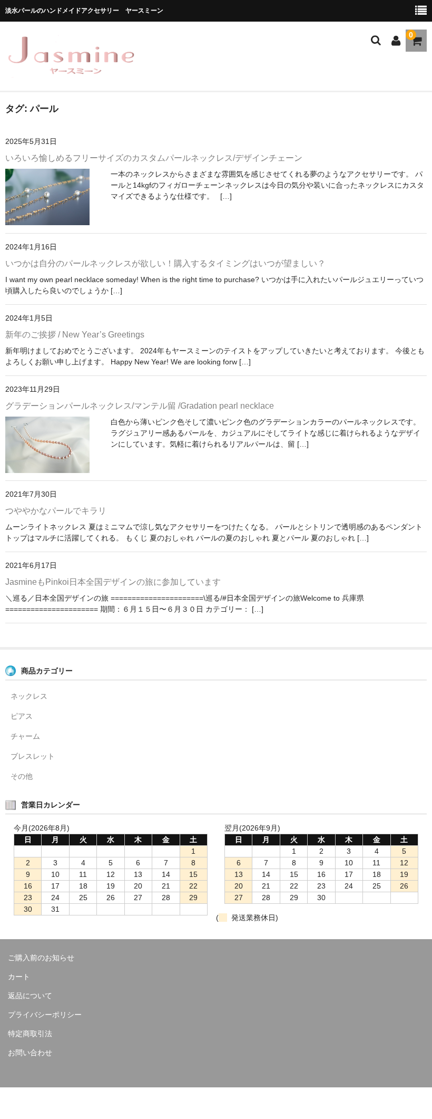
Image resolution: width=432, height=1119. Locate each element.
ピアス (22, 716)
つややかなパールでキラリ (55, 510)
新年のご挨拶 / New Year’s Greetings (74, 334)
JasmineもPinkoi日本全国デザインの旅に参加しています (113, 581)
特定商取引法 (30, 1033)
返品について (30, 995)
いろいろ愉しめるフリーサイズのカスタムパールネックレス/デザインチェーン (153, 157)
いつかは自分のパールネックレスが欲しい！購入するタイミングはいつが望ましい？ (165, 263)
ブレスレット (33, 756)
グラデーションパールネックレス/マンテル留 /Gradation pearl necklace (139, 405)
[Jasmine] (71, 70)
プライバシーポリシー (45, 1014)
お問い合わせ (30, 1052)
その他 (22, 776)
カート (19, 976)
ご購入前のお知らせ (41, 957)
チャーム (25, 736)
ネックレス (29, 696)
